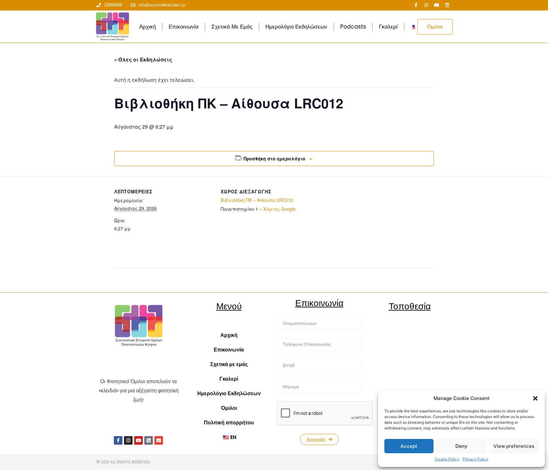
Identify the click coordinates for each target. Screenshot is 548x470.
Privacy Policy (475, 459)
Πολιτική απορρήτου (229, 422)
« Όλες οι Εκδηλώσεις (143, 59)
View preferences (513, 446)
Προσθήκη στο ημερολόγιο (274, 158)
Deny (461, 446)
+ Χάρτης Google (277, 209)
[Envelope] (158, 440)
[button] (535, 398)
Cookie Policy (447, 459)
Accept (409, 446)
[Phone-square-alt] (148, 440)
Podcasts (353, 26)
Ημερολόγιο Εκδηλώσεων (296, 26)
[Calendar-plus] (447, 5)
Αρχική (147, 26)
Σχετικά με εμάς (232, 26)
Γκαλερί (388, 26)
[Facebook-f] (415, 5)
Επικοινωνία (184, 26)
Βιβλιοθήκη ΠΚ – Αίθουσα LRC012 (257, 200)
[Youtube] (436, 5)
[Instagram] (426, 5)
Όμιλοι (229, 408)
